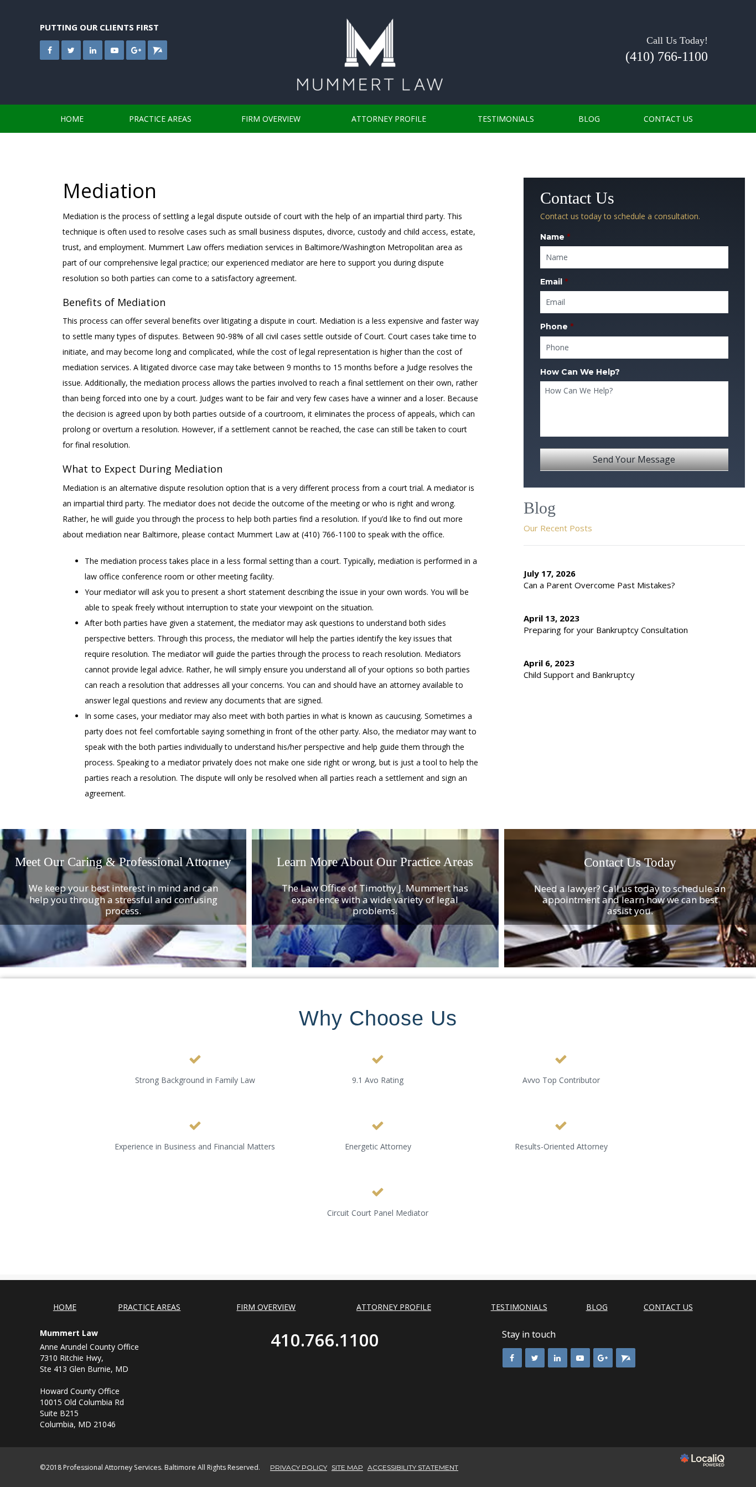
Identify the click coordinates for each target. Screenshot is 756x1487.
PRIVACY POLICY (298, 1467)
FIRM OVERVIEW (271, 118)
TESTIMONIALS (506, 118)
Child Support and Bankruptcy (579, 674)
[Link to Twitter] (71, 50)
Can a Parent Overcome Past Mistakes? (599, 584)
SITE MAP (347, 1467)
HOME (72, 118)
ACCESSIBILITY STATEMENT (412, 1467)
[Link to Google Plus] (136, 50)
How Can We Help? (580, 372)
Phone (556, 326)
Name (555, 237)
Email (554, 282)
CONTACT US (668, 118)
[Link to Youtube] (114, 50)
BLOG (589, 118)
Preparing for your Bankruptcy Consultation (606, 629)
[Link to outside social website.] (157, 50)
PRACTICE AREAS (160, 118)
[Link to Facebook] (49, 50)
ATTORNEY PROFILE (388, 118)
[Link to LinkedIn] (92, 50)
